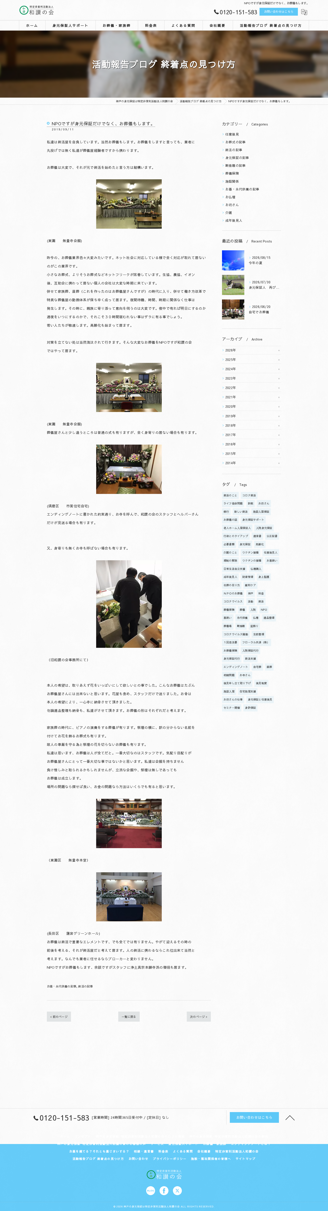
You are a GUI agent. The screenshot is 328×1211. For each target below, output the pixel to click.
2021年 (230, 397)
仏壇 (255, 617)
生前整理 (258, 634)
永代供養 (242, 617)
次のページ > (198, 1017)
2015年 (230, 453)
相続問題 (229, 675)
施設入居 (229, 691)
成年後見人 (233, 220)
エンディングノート (236, 667)
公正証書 (272, 536)
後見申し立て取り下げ (237, 683)
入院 (253, 609)
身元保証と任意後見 (260, 699)
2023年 (230, 378)
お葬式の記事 (235, 142)
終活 (261, 601)
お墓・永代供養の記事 (61, 986)
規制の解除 (230, 560)
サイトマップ (246, 1159)
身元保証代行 (232, 658)
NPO (264, 609)
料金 (261, 593)
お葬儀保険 (230, 650)
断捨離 (241, 626)
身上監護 (263, 577)
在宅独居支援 (248, 691)
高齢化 (260, 544)
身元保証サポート (253, 519)
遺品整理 (269, 617)
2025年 (230, 359)
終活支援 (250, 658)
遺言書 (257, 536)
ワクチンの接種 (251, 560)
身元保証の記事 (237, 157)
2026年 (230, 350)
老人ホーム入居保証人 (237, 528)
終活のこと (230, 495)
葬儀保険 (232, 173)
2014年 (230, 463)
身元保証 (245, 544)
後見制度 (261, 683)
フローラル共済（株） (256, 642)
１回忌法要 (230, 642)
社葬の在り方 (232, 585)
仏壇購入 (256, 569)
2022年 (230, 387)
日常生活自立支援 (234, 569)
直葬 (269, 667)
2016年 (230, 444)
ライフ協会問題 (233, 503)
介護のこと (230, 552)
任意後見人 (271, 552)
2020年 (230, 406)
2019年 (230, 416)
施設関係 (232, 181)
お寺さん (245, 675)
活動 (250, 601)
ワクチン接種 (250, 552)
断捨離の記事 (235, 165)
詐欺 (250, 503)
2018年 (230, 425)
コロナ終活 (249, 495)
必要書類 (229, 544)
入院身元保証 (264, 528)
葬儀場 (228, 626)
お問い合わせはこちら (278, 12)
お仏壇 (230, 197)
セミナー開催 (232, 707)
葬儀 (242, 609)
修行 (226, 511)
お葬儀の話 (230, 519)
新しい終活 (241, 511)
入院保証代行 (250, 650)
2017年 (230, 435)
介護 (228, 212)
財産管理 (247, 577)
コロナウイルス (233, 601)
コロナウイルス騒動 (236, 634)
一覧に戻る (129, 1017)
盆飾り (254, 626)
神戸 (250, 593)
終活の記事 (85, 986)
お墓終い (272, 560)
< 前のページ (58, 1017)
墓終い (228, 617)
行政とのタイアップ (236, 536)
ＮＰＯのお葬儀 (233, 593)
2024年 (230, 369)
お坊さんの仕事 (233, 699)
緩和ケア (250, 585)
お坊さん (232, 205)
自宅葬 (257, 667)
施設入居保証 (261, 511)
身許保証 (250, 707)
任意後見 (232, 134)
